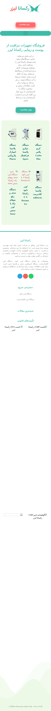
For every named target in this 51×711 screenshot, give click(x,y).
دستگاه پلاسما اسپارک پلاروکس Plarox (12, 152)
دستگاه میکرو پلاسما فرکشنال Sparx (25, 152)
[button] (25, 24)
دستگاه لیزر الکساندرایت (25, 299)
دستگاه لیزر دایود (25, 294)
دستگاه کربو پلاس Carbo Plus (38, 152)
